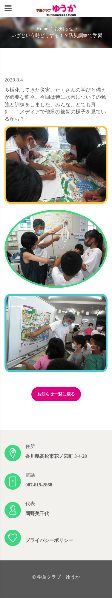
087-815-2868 (38, 484)
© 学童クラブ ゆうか (56, 576)
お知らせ (63, 28)
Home (42, 28)
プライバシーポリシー (49, 540)
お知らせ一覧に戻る (56, 394)
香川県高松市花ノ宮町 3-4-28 (56, 456)
